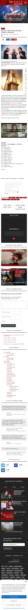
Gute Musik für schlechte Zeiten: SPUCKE (14, 344)
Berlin (3, 568)
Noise (8, 377)
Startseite (2, 26)
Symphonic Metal (11, 395)
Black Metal (9, 364)
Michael (8, 442)
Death (3, 570)
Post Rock (12, 387)
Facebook (3, 169)
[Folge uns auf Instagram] (3, 470)
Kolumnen (9, 355)
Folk (8, 370)
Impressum (23, 608)
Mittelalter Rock (13, 386)
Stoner (8, 199)
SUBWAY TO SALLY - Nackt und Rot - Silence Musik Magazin (14, 429)
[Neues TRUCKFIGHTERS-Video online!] (14, 51)
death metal (10, 570)
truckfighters (13, 199)
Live (19, 16)
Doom (18, 197)
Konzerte (13, 16)
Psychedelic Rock (13, 389)
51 (23, 505)
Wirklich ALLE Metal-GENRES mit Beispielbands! (20, 503)
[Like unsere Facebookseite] (16, 465)
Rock (8, 385)
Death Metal (9, 367)
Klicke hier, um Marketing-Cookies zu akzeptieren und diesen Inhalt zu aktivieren (14, 131)
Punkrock (12, 390)
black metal (15, 568)
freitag (11, 575)
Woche (5, 487)
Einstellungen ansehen (14, 605)
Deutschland (18, 570)
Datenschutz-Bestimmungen (15, 608)
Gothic (8, 371)
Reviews (13, 250)
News (6, 26)
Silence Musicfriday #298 (10, 342)
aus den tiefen (18, 566)
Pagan (8, 380)
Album (13, 197)
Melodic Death (10, 376)
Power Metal (9, 382)
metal (16, 579)
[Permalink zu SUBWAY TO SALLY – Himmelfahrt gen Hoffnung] (4, 429)
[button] (26, 581)
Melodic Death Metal (7, 579)
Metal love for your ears (6, 560)
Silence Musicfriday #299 (10, 340)
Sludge (8, 392)
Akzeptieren (14, 596)
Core (8, 16)
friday (17, 575)
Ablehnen (14, 601)
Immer (22, 487)
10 (22, 526)
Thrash (8, 396)
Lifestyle (6, 352)
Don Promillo (6, 34)
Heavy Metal (9, 374)
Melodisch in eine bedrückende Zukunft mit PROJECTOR (14, 335)
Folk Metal (5, 575)
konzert (12, 577)
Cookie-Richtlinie (6, 608)
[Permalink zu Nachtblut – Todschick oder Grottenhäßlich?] (4, 453)
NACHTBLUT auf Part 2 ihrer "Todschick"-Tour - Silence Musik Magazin (16, 453)
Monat (14, 487)
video (18, 199)
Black (8, 568)
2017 (6, 566)
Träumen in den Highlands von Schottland (18, 524)
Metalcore (23, 579)
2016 (10, 197)
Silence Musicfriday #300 (10, 338)
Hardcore (9, 373)
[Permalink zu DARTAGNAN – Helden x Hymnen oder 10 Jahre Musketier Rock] (4, 413)
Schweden (4, 199)
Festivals (9, 358)
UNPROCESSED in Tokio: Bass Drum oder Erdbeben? (13, 19)
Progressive (5, 250)
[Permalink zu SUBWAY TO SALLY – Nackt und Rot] (4, 443)
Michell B (8, 413)
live (23, 577)
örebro (25, 197)
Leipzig (18, 577)
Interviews (9, 353)
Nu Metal (9, 379)
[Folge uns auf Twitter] (3, 465)
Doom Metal (9, 572)
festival (16, 572)
